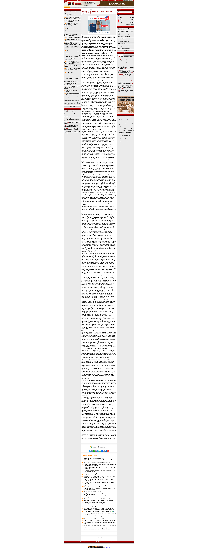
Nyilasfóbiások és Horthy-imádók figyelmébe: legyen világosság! (125, 136)
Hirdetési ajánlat (107, 541)
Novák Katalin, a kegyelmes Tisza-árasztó (125, 46)
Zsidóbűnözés (130, 7)
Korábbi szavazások (125, 50)
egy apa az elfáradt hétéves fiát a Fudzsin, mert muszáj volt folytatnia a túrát (72, 115)
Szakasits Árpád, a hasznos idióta (124, 34)
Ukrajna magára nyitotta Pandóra (124, 63)
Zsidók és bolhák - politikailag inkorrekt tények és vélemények (124, 142)
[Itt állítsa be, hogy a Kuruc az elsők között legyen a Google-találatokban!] (99, 448)
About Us (118, 541)
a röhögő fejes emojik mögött (125, 57)
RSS (115, 0)
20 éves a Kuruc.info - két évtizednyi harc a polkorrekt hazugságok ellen (125, 117)
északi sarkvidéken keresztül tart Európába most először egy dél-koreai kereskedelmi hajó (72, 132)
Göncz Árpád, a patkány (122, 38)
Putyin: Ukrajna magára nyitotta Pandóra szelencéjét (71, 59)
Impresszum (102, 541)
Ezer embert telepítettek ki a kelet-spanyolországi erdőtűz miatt (71, 81)
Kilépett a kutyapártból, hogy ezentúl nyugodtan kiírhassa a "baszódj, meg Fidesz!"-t (72, 103)
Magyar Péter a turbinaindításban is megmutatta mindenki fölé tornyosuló (72, 69)
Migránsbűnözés (114, 7)
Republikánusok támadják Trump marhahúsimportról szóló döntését (72, 55)
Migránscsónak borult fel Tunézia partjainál (94, 518)
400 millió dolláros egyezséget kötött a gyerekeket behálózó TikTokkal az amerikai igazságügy (72, 62)
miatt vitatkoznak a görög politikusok (72, 123)
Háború (92, 7)
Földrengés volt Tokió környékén (72, 37)
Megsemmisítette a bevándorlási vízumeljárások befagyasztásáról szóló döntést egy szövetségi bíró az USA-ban (72, 43)
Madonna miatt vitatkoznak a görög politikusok (71, 84)
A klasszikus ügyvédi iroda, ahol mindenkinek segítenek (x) (71, 21)
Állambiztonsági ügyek (123, 119)
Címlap (66, 7)
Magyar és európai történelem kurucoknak (124, 133)
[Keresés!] (133, 12)
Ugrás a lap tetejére (99, 537)
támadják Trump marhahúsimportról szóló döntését (71, 129)
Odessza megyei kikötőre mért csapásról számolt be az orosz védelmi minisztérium (72, 30)
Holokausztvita (122, 126)
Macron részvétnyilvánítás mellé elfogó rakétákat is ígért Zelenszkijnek (97, 516)
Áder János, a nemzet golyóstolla (124, 45)
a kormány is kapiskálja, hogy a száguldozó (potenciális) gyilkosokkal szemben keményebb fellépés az (125, 87)
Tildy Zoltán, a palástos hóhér (123, 33)
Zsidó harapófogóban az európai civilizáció (125, 139)
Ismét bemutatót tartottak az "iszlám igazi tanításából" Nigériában (99, 520)
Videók (122, 7)
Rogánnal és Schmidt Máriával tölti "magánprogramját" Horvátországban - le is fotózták (125, 92)
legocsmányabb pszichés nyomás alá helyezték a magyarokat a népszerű (126, 67)
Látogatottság (110, 0)
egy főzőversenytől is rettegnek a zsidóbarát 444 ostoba (125, 83)
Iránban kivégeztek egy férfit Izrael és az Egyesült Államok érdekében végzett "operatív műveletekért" (71, 25)
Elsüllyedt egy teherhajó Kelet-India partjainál (71, 40)
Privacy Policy (113, 541)
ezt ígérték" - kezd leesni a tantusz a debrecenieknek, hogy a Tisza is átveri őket (126, 71)
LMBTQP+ (106, 7)
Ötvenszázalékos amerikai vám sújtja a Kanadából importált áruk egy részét (100, 526)
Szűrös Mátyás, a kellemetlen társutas (124, 36)
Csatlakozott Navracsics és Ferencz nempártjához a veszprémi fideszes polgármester (71, 74)
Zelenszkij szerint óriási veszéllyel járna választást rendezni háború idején (72, 18)
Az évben (127, 54)
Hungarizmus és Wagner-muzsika (125, 128)
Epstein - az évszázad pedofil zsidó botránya (125, 124)
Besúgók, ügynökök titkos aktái (125, 121)
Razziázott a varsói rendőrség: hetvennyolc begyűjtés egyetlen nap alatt (99, 523)
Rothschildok (126, 80)
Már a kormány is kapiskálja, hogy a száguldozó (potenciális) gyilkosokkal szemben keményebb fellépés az (98, 528)
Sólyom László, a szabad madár (123, 41)
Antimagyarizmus (75, 7)
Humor (99, 7)
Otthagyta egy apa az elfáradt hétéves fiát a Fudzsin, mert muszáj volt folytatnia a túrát (72, 47)
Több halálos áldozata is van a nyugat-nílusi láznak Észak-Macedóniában (71, 87)
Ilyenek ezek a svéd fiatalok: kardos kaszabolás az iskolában (71, 99)
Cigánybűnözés (85, 7)
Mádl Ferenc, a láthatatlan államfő (124, 39)
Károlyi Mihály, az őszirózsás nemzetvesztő (125, 31)
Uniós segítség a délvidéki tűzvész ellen (70, 91)
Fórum (119, 0)
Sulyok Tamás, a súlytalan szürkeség (124, 48)
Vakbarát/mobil (103, 0)
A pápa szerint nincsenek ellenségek (70, 66)
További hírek (99, 531)
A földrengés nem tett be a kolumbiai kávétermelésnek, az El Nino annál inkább (72, 52)
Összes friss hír (72, 106)
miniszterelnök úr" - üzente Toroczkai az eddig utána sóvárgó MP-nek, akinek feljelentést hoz (126, 76)
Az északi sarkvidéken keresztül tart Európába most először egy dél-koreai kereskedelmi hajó (72, 34)
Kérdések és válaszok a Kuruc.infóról (126, 130)
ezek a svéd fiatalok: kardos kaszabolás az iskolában (71, 111)
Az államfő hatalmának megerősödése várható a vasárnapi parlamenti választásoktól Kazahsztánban (71, 13)
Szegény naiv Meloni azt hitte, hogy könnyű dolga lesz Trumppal (71, 77)
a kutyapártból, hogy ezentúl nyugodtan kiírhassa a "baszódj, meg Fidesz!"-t (72, 119)
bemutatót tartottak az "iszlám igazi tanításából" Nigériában (72, 126)
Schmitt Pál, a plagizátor (122, 43)
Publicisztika (83, 9)
